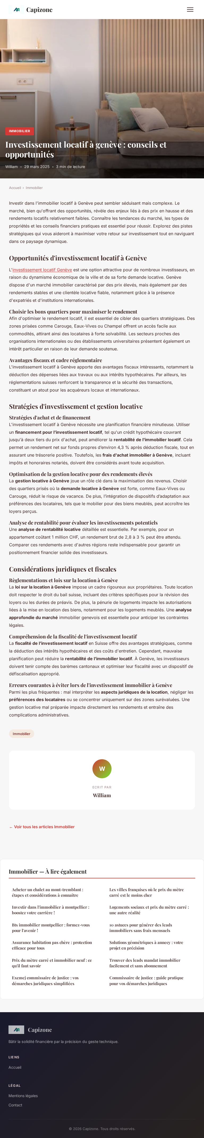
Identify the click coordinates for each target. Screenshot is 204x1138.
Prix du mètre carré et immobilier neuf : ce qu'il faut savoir (52, 962)
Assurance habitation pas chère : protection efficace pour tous (52, 945)
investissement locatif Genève (42, 269)
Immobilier (19, 131)
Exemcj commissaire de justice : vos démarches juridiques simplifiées (45, 980)
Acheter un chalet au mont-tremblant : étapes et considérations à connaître (47, 892)
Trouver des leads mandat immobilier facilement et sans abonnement (144, 962)
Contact (15, 1105)
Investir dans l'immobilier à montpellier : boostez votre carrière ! (50, 909)
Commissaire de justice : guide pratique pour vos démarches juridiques (146, 980)
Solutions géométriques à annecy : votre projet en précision (146, 945)
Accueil (15, 188)
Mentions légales (23, 1095)
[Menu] (190, 9)
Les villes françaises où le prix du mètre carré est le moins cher (146, 892)
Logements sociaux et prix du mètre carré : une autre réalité (149, 909)
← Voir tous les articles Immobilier (42, 826)
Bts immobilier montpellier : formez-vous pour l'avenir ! (51, 927)
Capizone (39, 9)
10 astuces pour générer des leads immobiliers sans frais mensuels (140, 927)
